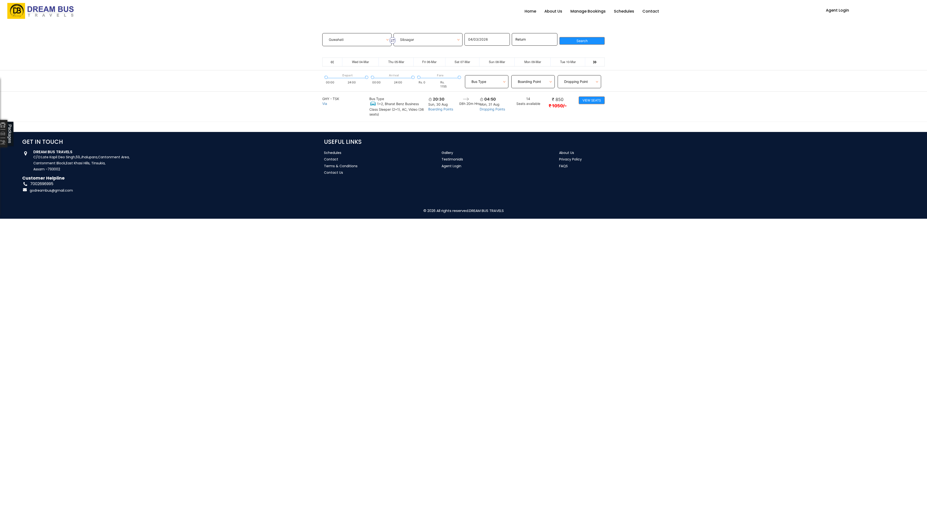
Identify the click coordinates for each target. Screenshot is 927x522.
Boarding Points (440, 109)
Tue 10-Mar (568, 61)
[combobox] (487, 79)
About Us (553, 11)
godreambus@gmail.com (51, 190)
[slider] (325, 77)
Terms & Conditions (341, 166)
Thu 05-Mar (396, 61)
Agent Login (837, 10)
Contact (650, 11)
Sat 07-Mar (462, 61)
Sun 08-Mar (497, 61)
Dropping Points (492, 109)
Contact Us (333, 172)
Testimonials (452, 159)
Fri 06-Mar (429, 61)
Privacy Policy (570, 159)
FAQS (563, 166)
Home (530, 11)
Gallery (447, 152)
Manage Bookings (588, 11)
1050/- (558, 105)
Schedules (624, 11)
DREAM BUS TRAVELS (486, 210)
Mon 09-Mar (532, 61)
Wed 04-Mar (360, 61)
